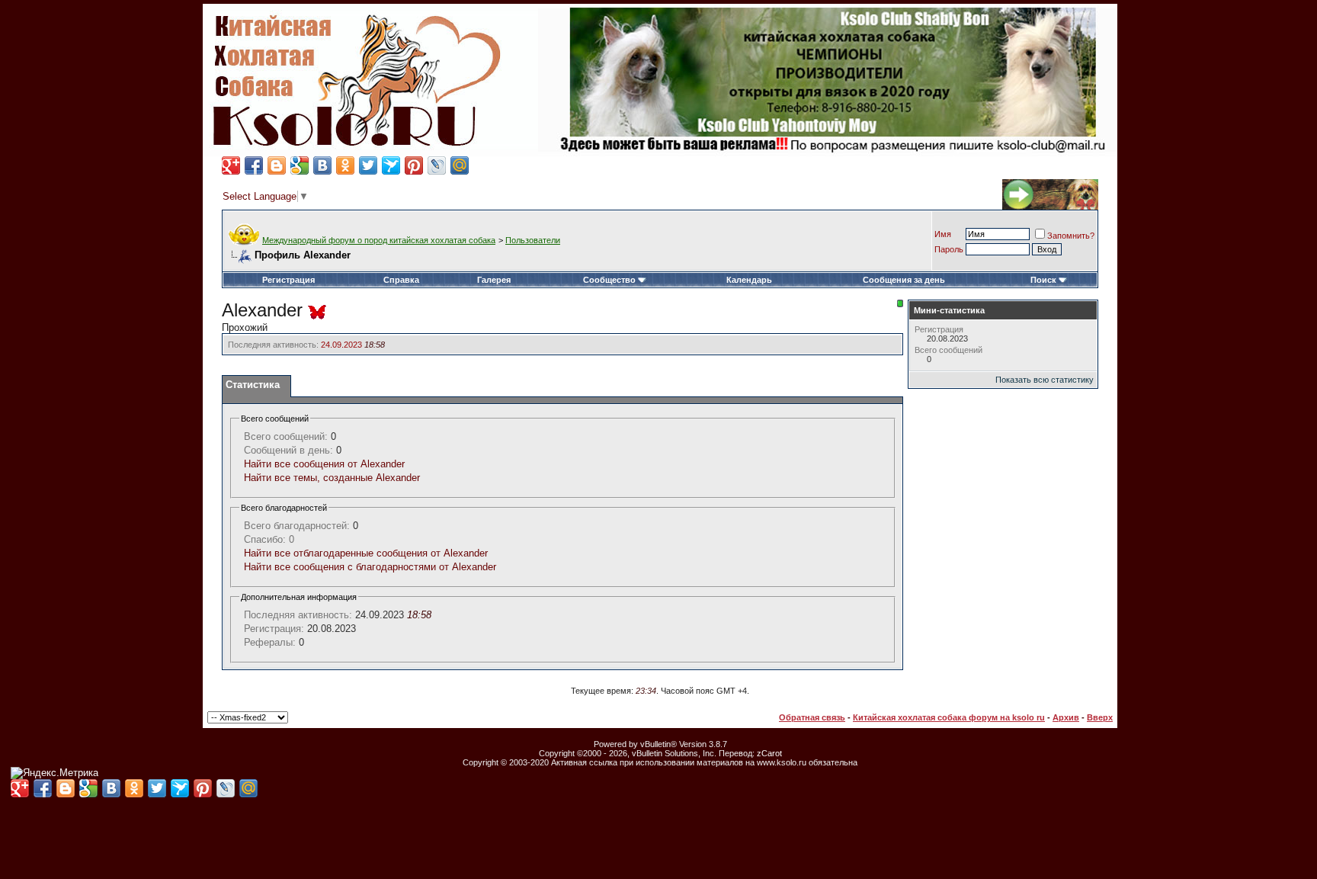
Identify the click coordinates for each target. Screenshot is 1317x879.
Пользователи (532, 240)
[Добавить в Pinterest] (414, 165)
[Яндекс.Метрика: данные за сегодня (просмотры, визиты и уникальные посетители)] (54, 773)
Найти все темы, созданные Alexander (332, 477)
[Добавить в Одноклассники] (345, 165)
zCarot (769, 753)
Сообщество (609, 279)
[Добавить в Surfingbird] (391, 165)
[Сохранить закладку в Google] (299, 165)
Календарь (749, 279)
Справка (401, 279)
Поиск (1043, 279)
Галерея (494, 279)
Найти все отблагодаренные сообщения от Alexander (366, 553)
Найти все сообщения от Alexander (324, 464)
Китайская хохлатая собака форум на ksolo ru (949, 717)
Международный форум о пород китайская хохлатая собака (378, 240)
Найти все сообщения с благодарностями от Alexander (370, 567)
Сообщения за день (904, 279)
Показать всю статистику (1044, 379)
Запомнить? (1070, 235)
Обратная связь (812, 717)
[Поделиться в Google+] (231, 165)
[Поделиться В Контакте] (322, 165)
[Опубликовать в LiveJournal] (437, 165)
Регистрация (288, 279)
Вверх (1100, 717)
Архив (1066, 717)
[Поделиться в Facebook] (254, 165)
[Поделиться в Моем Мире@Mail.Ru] (459, 165)
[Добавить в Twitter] (368, 165)
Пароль (948, 249)
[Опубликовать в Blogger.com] (277, 165)
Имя (942, 234)
